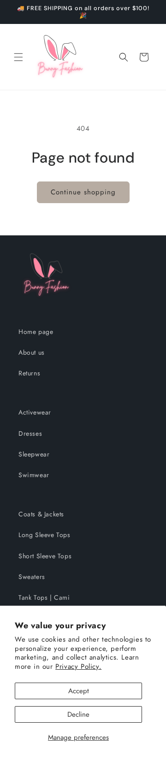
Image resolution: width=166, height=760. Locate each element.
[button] (18, 57)
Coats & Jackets (41, 514)
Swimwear (33, 474)
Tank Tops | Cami (44, 597)
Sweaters (31, 576)
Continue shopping (83, 192)
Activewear (34, 412)
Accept (78, 691)
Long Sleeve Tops (44, 534)
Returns (29, 373)
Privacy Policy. (78, 666)
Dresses (30, 433)
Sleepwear (33, 454)
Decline (78, 714)
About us (31, 352)
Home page (35, 331)
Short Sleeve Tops (44, 556)
